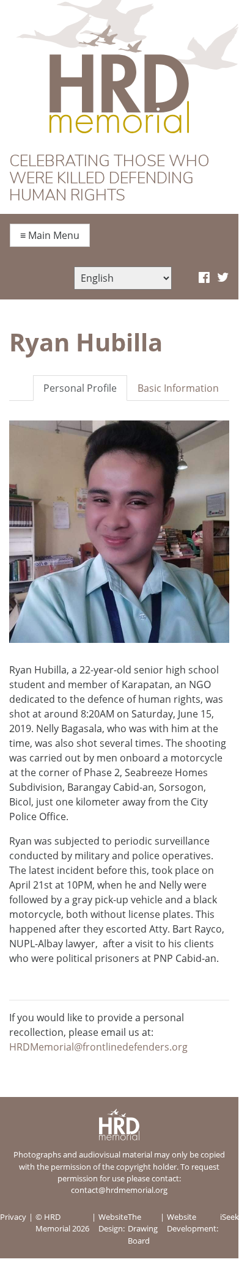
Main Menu (49, 235)
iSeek (229, 1216)
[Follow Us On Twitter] (223, 278)
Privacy (13, 1216)
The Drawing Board (143, 1228)
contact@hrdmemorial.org (119, 1189)
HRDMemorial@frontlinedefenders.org (98, 1047)
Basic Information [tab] (178, 388)
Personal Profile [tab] (80, 388)
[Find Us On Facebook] (204, 278)
